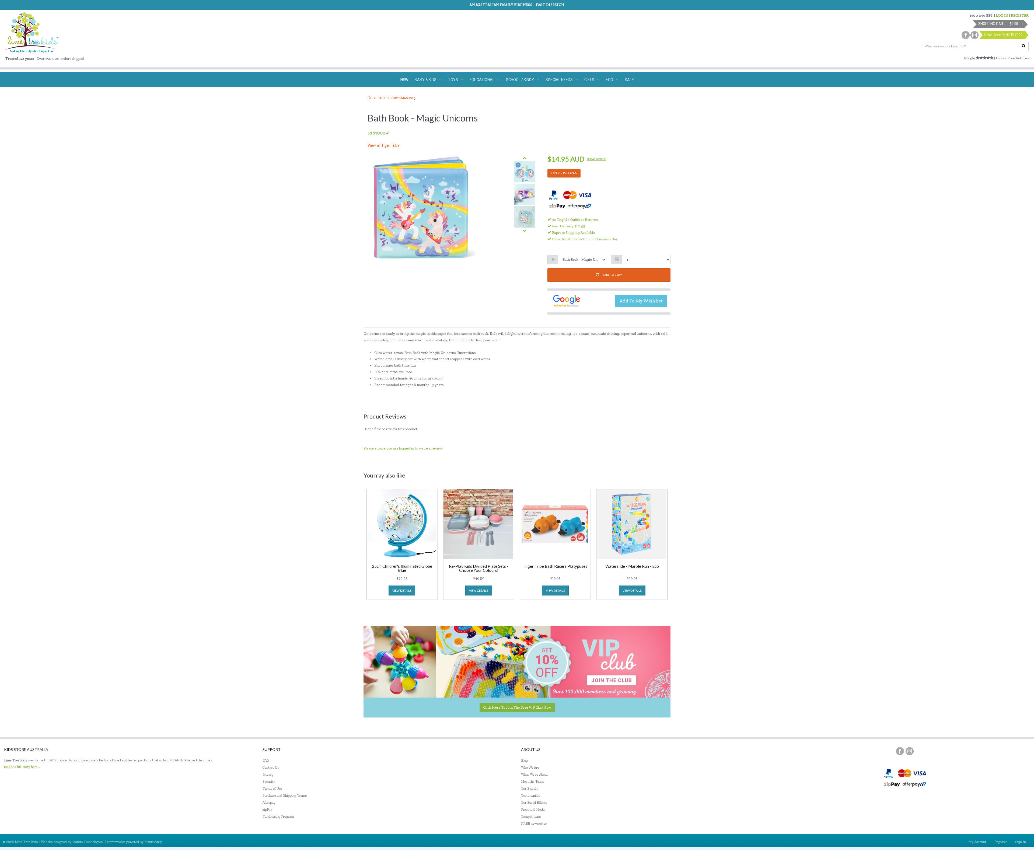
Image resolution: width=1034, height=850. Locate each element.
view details (401, 590)
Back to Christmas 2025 (396, 98)
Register (1000, 842)
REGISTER (1020, 15)
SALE (629, 80)
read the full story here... (22, 767)
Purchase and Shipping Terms (285, 795)
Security (269, 781)
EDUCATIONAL (482, 80)
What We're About (534, 774)
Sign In (1020, 842)
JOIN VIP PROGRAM (564, 173)
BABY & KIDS (425, 80)
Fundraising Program (278, 816)
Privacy (268, 774)
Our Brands (529, 788)
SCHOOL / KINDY (520, 80)
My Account (977, 842)
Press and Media (533, 809)
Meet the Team (532, 781)
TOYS (453, 80)
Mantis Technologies (87, 842)
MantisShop (153, 842)
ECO (609, 80)
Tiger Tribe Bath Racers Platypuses (555, 566)
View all (384, 145)
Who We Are (530, 767)
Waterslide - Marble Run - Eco (632, 566)
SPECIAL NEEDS (559, 80)
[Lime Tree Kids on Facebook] (900, 751)
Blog (524, 760)
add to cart (612, 275)
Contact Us (271, 767)
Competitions (531, 816)
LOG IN (1002, 15)
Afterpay (269, 802)
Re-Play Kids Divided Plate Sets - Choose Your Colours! (478, 568)
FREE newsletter (534, 823)
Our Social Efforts (534, 802)
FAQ (266, 760)
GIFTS (589, 80)
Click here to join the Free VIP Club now (517, 707)
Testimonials (530, 795)
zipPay (267, 809)
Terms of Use (272, 788)
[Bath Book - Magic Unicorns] (524, 171)
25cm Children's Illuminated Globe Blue (402, 568)
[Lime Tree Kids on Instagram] (910, 751)
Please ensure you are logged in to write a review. (403, 448)
